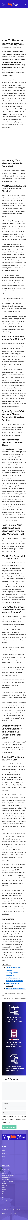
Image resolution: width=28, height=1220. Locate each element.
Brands (4, 1183)
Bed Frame (5, 1193)
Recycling (4, 1185)
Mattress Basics (6, 1169)
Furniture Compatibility (8, 1175)
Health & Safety (6, 1177)
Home (3, 1150)
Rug (3, 1191)
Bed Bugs (4, 1200)
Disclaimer (13, 1213)
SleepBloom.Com (11, 1209)
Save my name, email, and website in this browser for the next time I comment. (14, 1119)
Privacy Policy (5, 1213)
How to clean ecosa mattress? (16, 988)
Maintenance (5, 1179)
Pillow (3, 1197)
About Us (4, 1153)
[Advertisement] (14, 23)
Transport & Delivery (7, 1181)
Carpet (4, 1189)
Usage (4, 1173)
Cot (3, 1195)
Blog (3, 1156)
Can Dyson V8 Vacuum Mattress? (15, 998)
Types (3, 1171)
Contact (4, 1159)
